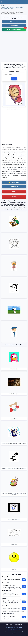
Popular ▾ (21, 2)
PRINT (14, 191)
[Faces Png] (14, 557)
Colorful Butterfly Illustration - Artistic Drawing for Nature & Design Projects (12, 8)
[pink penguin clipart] (14, 357)
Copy (24, 579)
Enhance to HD (14, 186)
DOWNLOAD (14, 196)
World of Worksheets (14, 630)
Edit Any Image (14, 21)
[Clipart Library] (1, 2)
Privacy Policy (18, 627)
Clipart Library (10, 625)
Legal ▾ (25, 2)
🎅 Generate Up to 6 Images (16, 29)
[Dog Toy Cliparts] (14, 407)
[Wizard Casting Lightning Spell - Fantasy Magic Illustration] (14, 432)
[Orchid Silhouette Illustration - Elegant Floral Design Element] (14, 456)
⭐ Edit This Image (14, 182)
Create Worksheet (14, 25)
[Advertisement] (14, 47)
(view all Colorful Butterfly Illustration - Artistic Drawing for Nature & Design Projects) (14, 208)
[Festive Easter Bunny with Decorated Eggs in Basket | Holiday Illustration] (14, 481)
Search (14, 78)
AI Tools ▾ (15, 2)
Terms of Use (9, 627)
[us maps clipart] (14, 532)
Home (2, 5)
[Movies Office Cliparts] (14, 382)
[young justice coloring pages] (14, 507)
